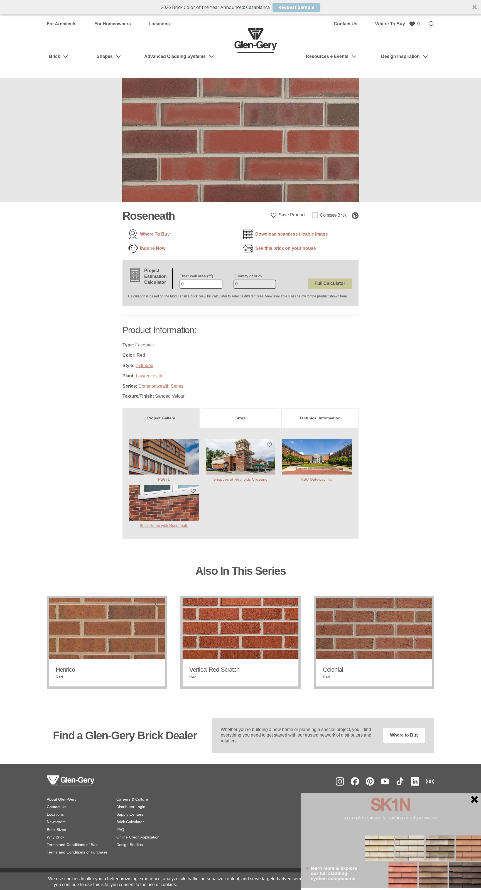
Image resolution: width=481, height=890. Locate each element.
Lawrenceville (149, 375)
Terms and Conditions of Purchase (77, 852)
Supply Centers (129, 814)
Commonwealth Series (160, 386)
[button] (240, 7)
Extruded (144, 365)
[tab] (161, 418)
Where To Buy (390, 23)
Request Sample (296, 7)
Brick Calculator (130, 822)
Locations (159, 23)
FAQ (120, 829)
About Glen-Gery (62, 799)
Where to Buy (404, 735)
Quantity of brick (248, 276)
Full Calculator (330, 283)
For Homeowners (112, 23)
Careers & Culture (132, 799)
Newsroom (56, 822)
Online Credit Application (137, 837)
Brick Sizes (56, 829)
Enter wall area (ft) (196, 276)
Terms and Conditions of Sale (73, 844)
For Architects (62, 23)
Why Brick (55, 837)
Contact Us (345, 23)
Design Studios (129, 844)
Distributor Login (130, 807)
